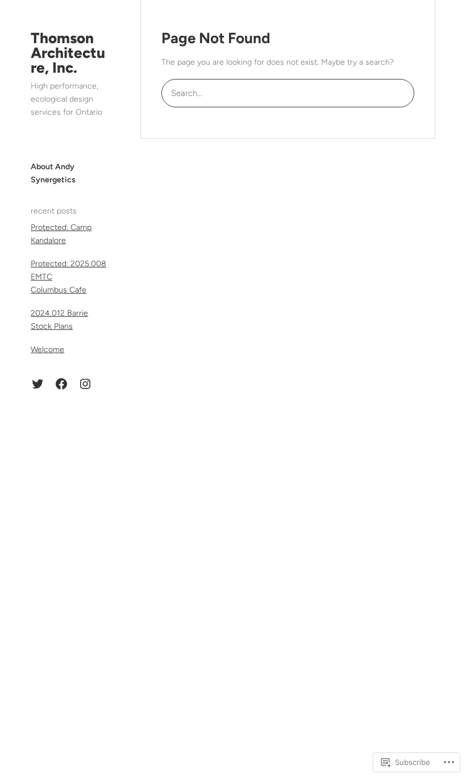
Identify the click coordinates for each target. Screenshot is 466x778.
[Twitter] (37, 384)
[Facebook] (61, 384)
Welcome (47, 349)
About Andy (52, 167)
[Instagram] (85, 384)
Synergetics (53, 180)
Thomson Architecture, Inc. (68, 53)
